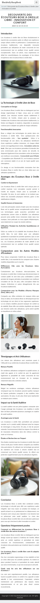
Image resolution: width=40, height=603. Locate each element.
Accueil (3, 6)
